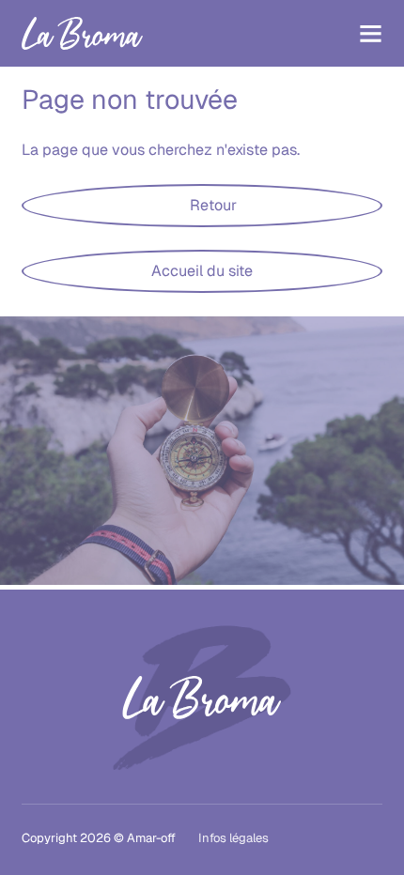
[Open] (370, 33)
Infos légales (233, 838)
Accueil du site (202, 271)
